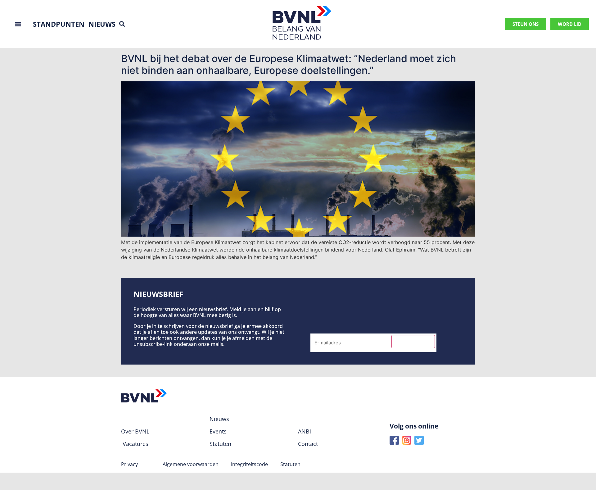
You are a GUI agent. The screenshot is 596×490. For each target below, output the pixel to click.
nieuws (101, 24)
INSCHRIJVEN (413, 341)
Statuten (290, 464)
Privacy (129, 464)
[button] (122, 24)
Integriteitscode (249, 464)
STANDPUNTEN (58, 24)
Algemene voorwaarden (191, 464)
